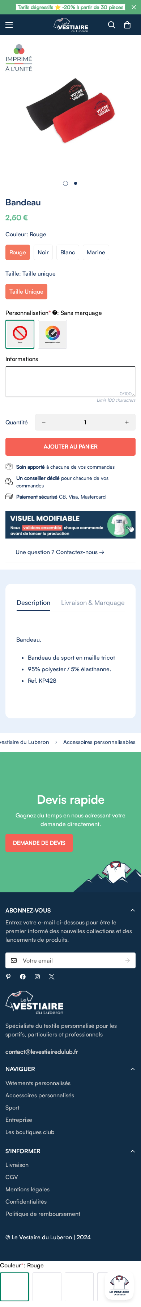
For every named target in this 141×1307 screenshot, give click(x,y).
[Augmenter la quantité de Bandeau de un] (127, 422)
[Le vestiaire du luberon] (71, 24)
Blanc (67, 252)
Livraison (17, 1164)
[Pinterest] (8, 977)
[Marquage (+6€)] (52, 334)
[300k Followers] (23, 977)
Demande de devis (39, 842)
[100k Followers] (37, 977)
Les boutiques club (30, 1132)
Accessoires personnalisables (99, 742)
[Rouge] (14, 1286)
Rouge (17, 252)
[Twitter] (52, 977)
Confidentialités (26, 1201)
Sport (12, 1107)
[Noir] (47, 1286)
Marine (96, 252)
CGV (11, 1177)
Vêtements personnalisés (37, 1083)
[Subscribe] (128, 960)
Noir (43, 252)
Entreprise (18, 1119)
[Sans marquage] (19, 334)
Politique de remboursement (42, 1213)
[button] (127, 25)
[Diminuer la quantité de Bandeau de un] (43, 422)
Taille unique (26, 291)
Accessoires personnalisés (39, 1095)
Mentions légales (27, 1189)
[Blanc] (79, 1286)
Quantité (16, 422)
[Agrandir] (120, 159)
